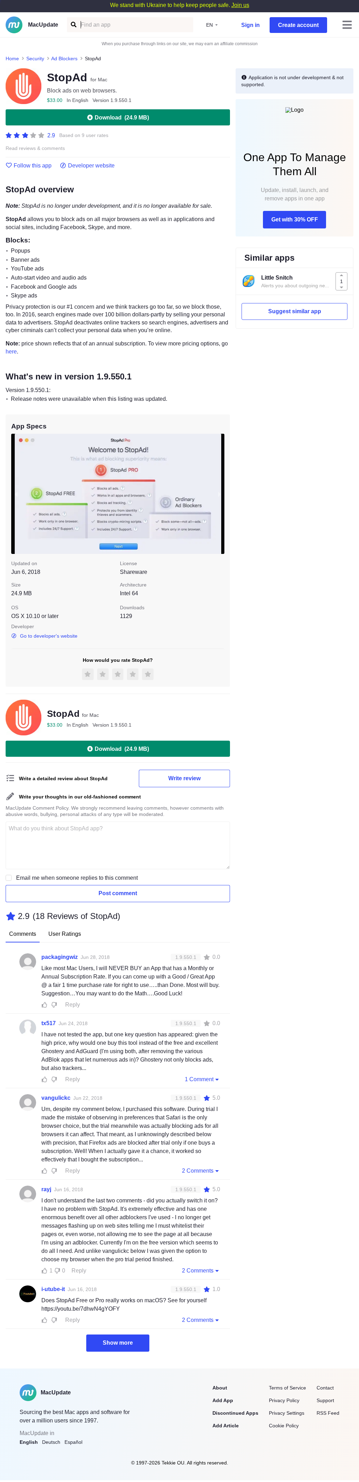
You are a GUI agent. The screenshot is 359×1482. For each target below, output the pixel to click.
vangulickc (55, 1098)
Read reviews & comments (35, 148)
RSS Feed (328, 1413)
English (29, 1442)
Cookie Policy (284, 1425)
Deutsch (51, 1442)
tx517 (48, 1023)
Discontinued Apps (235, 1413)
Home (12, 58)
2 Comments (198, 1170)
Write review (184, 778)
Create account (298, 25)
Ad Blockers (64, 58)
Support (325, 1400)
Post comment (118, 893)
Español (73, 1442)
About (219, 1388)
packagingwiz (59, 957)
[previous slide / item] (16, 494)
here (11, 351)
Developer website (91, 166)
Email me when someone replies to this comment (77, 878)
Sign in (250, 25)
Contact (325, 1388)
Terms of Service (287, 1388)
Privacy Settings (286, 1413)
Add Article (225, 1425)
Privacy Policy (284, 1400)
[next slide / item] (219, 494)
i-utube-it (53, 1289)
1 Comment (199, 1079)
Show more (118, 1342)
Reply (72, 1004)
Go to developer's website (48, 636)
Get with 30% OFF (294, 219)
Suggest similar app (294, 311)
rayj (46, 1189)
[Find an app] (73, 24)
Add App (222, 1400)
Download (122, 117)
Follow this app (33, 166)
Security (35, 58)
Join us (240, 5)
